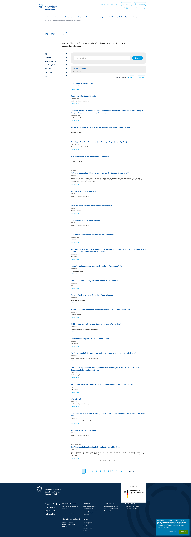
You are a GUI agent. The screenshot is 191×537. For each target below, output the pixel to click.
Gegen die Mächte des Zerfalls (83, 96)
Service (49, 20)
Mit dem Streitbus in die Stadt (83, 430)
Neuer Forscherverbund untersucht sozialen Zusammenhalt (96, 266)
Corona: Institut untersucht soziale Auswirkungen (92, 295)
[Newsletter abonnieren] (140, 8)
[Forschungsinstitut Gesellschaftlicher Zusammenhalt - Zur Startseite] (56, 493)
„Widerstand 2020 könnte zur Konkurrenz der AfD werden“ (96, 324)
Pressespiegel (77, 20)
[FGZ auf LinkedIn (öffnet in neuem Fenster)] (131, 8)
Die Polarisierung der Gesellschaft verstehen (90, 338)
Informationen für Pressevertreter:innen (63, 20)
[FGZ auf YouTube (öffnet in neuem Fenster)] (125, 8)
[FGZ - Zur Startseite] (52, 6)
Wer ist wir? (76, 399)
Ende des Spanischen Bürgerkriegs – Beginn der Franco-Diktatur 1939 (100, 173)
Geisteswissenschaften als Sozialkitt (86, 220)
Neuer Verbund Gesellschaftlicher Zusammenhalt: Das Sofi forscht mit (100, 309)
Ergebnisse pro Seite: (120, 77)
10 (121, 471)
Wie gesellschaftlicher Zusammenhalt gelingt (90, 156)
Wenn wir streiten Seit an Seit (83, 191)
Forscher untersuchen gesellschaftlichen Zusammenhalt (95, 280)
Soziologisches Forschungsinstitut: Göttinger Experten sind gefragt (99, 142)
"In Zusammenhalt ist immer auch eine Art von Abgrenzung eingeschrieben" (103, 353)
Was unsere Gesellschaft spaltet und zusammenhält (92, 235)
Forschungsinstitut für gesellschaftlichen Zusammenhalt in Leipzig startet (102, 384)
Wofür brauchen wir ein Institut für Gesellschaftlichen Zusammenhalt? (101, 127)
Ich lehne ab (172, 531)
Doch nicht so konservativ (82, 83)
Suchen (137, 58)
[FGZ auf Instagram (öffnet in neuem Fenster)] (128, 8)
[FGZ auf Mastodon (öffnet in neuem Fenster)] (134, 8)
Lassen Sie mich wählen (163, 527)
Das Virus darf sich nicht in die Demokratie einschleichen (95, 447)
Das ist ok (183, 531)
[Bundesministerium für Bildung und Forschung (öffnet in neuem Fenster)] (133, 493)
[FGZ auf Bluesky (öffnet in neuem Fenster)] (137, 8)
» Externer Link (75, 89)
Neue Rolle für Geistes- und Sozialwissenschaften (91, 206)
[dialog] (173, 527)
